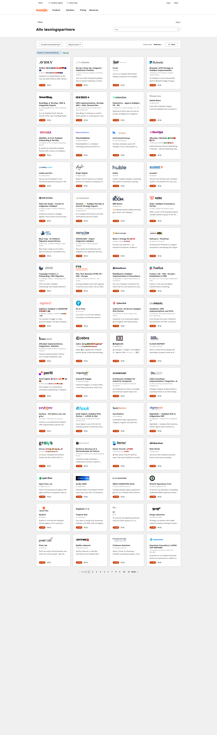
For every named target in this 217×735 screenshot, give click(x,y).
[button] (178, 22)
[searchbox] (147, 29)
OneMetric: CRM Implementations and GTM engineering (161, 310)
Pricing (83, 10)
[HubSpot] (41, 10)
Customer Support (57, 3)
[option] (50, 44)
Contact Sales (73, 3)
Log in (168, 3)
